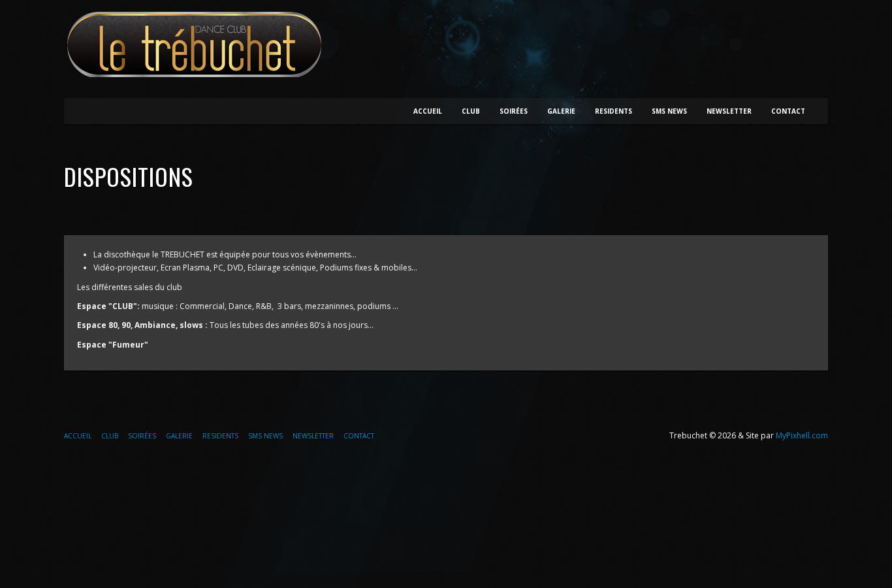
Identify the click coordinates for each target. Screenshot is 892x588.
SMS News (669, 111)
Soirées (514, 111)
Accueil (427, 111)
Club (471, 111)
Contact (788, 111)
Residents (613, 111)
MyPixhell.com (802, 435)
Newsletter (729, 111)
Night (197, 44)
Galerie (561, 111)
